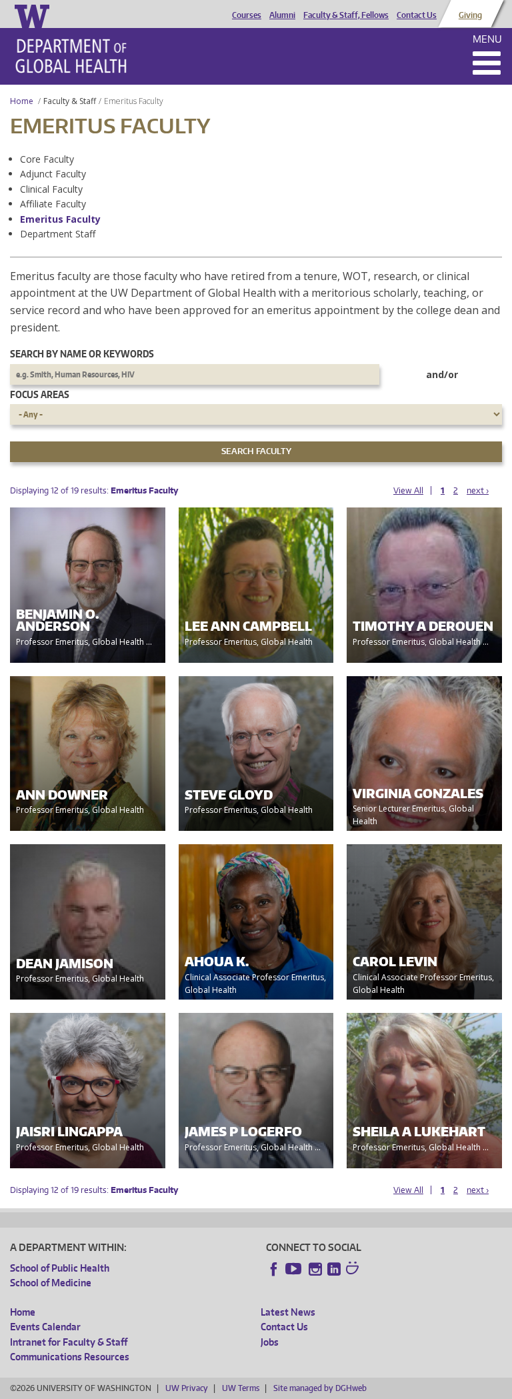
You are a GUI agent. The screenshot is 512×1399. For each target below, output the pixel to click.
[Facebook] (274, 1269)
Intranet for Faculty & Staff (68, 1342)
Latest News (288, 1312)
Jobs (270, 1342)
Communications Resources (69, 1356)
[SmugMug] (354, 1270)
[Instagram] (315, 1269)
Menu (487, 39)
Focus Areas (39, 394)
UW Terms (240, 1388)
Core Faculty (47, 159)
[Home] (71, 56)
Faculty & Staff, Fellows (346, 15)
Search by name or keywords (82, 353)
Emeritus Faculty (60, 219)
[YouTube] (295, 1269)
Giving (470, 15)
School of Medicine (50, 1282)
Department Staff (57, 233)
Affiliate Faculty (53, 203)
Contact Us (417, 15)
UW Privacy (186, 1388)
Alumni (282, 15)
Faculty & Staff (69, 101)
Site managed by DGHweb (320, 1388)
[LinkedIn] (334, 1269)
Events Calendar (45, 1326)
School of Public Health (59, 1268)
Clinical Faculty (51, 189)
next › (478, 490)
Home (21, 101)
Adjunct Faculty (53, 173)
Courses (246, 15)
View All (408, 490)
